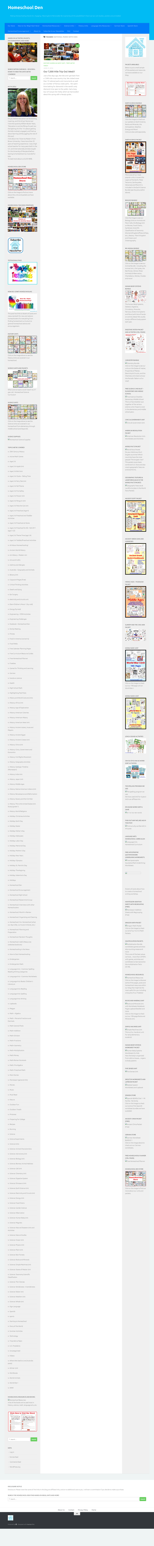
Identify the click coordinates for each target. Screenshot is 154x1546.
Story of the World (16, 1326)
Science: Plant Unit (16, 1250)
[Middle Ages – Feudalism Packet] (135, 617)
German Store (119, 26)
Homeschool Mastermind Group (21, 900)
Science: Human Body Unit (19, 1218)
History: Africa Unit (16, 703)
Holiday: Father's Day (17, 831)
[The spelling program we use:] (135, 794)
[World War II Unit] (135, 728)
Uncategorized (15, 1351)
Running (13, 1129)
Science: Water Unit (17, 1292)
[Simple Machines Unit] (133, 1029)
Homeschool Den (25, 7)
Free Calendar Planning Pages (20, 648)
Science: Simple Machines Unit (20, 1264)
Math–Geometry (15, 1045)
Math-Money (14, 1055)
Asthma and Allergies (17, 565)
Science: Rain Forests (17, 1255)
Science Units (69, 26)
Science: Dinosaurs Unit (18, 1183)
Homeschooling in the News (19, 949)
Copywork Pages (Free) (18, 579)
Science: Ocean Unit (17, 1240)
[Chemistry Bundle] (132, 363)
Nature (12, 1099)
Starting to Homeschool (18, 1321)
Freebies (13, 663)
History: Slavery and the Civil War (21, 799)
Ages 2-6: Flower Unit (17, 496)
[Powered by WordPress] (16, 1524)
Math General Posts (16, 1026)
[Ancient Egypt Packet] (135, 531)
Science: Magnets (16, 1223)
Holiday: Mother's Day (17, 850)
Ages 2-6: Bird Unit (16, 471)
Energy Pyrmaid (15, 609)
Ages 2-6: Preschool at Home (20, 523)
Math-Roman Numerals (18, 1060)
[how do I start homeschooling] (22, 311)
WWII (12, 1388)
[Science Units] (22, 419)
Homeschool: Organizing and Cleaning (23, 917)
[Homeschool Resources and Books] (17, 1400)
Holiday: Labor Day (16, 841)
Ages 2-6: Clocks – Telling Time (20, 476)
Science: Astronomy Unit (18, 1154)
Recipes (12, 1124)
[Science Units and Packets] (22, 387)
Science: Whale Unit (17, 1301)
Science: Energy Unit (17, 1198)
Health (12, 683)
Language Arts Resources (100, 26)
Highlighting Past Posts (18, 693)
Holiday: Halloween (16, 836)
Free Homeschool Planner (19, 658)
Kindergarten (14, 959)
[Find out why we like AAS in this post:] (135, 828)
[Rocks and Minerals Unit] (135, 1011)
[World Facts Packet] (132, 449)
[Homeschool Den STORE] (22, 190)
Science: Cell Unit (16, 1168)
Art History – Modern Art (18, 555)
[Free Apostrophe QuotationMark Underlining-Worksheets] (135, 865)
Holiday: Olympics (16, 860)
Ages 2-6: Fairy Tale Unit (18, 481)
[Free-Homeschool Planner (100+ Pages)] (135, 1161)
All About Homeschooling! (19, 545)
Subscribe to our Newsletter (53, 31)
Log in (12, 1452)
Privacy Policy (83, 1510)
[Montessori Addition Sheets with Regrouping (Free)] (135, 915)
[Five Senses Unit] (131, 1071)
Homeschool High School (18, 895)
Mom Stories (14, 1075)
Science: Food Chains (17, 1203)
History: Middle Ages (17, 784)
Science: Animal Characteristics (21, 1149)
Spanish (12, 1311)
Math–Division (15, 1035)
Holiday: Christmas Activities (20, 816)
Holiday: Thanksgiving (17, 870)
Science (12, 1134)
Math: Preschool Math (17, 1070)
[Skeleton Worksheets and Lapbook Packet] (135, 1087)
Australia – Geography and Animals (22, 570)
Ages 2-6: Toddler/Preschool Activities (23, 540)
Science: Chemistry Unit (18, 1173)
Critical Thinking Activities (19, 584)
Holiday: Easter (15, 826)
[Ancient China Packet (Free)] (135, 1127)
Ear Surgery (14, 594)
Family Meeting (15, 629)
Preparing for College (17, 1119)
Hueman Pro (30, 1524)
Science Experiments (17, 1139)
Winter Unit (14, 1368)
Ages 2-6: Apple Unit (17, 466)
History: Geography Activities (20, 762)
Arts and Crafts (15, 560)
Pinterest (13, 1114)
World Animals (15, 1378)
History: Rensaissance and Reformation (23, 794)
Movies (12, 1085)
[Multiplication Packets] (135, 952)
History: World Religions (18, 811)
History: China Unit (16, 744)
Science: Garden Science (18, 1208)
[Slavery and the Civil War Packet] (135, 640)
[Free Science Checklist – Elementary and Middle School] (135, 399)
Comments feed (15, 1462)
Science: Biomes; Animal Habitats (21, 1163)
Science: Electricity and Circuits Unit (22, 1193)
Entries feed (14, 1457)
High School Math (16, 688)
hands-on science (16, 678)
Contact (76, 31)
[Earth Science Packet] (135, 172)
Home (94, 1510)
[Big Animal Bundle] (135, 261)
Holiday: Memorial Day (18, 846)
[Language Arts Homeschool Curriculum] (135, 844)
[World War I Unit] (135, 680)
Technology (14, 1336)
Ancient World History (17, 550)
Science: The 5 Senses (17, 1282)
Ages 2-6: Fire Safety (17, 491)
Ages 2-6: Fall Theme (17, 486)
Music (12, 1090)
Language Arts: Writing (18, 998)
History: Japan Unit (16, 779)
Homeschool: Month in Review (20, 912)
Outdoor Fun (14, 1104)
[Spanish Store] (135, 1101)
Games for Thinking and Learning (21, 668)
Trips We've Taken (16, 1341)
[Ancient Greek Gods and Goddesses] (135, 574)
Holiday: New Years (16, 855)
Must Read (13, 1095)
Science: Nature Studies (18, 1235)
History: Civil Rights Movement (20, 757)
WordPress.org (15, 1467)
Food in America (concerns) (19, 639)
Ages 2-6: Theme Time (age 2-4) (20, 535)
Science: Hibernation (17, 1213)
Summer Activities (16, 1331)
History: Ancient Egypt (17, 735)
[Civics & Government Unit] (135, 423)
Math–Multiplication (17, 1050)
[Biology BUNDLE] (135, 215)
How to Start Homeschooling (20, 954)
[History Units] (22, 353)
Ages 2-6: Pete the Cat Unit (19, 506)
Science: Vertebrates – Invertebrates (22, 1287)
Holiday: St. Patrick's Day (18, 865)
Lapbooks (13, 1003)
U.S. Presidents (15, 1346)
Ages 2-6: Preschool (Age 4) (19, 510)
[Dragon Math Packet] (133, 926)
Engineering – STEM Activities (20, 614)
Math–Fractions (15, 1040)
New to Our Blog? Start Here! (28, 26)
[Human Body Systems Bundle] (135, 302)
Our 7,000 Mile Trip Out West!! (59, 71)
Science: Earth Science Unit (19, 1188)
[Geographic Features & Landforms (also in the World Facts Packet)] (135, 490)
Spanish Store (133, 26)
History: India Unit (16, 774)
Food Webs (14, 643)
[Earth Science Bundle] (135, 117)
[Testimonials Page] (22, 284)
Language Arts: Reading (18, 989)
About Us (37, 31)
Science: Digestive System (19, 1178)
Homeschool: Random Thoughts (21, 937)
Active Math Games (16, 456)
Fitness (12, 634)
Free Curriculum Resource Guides (21, 653)
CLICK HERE (28, 159)
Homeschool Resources (51, 26)
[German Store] (135, 1140)
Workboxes (14, 1373)
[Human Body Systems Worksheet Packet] (135, 1053)
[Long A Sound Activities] (135, 753)
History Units (83, 26)
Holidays (13, 880)
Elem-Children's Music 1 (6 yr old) (21, 604)
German (12, 673)
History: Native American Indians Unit (23, 789)
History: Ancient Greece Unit (20, 740)
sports (12, 1316)
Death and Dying (16, 589)
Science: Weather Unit (17, 1296)
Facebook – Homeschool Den (20, 624)
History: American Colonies (19, 712)
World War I (14, 1383)
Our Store (11, 26)
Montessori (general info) (19, 1080)
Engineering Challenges (18, 619)
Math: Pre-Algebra (16, 1065)
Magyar (12, 1008)
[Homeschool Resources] (134, 978)
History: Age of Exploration (19, 707)
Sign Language (15, 1306)
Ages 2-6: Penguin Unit (18, 501)
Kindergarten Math (16, 964)
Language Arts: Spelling (18, 994)
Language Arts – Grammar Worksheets (23, 976)
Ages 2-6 (13, 461)
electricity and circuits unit (19, 599)
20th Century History (17, 451)
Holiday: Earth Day (16, 821)
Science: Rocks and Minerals (19, 1259)
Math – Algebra (15, 1013)
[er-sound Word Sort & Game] (133, 812)
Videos (12, 1356)
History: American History (19, 717)
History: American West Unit (54, 63)
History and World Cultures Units (21, 698)
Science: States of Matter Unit (20, 1269)
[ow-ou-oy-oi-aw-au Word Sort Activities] (135, 778)
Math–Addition (15, 1031)
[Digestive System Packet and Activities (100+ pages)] (135, 352)
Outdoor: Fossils (15, 1109)
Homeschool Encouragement (18, 31)
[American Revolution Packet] (135, 439)
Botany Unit (14, 575)
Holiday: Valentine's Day (18, 875)
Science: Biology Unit (17, 1159)
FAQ (68, 31)
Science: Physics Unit (17, 1245)
